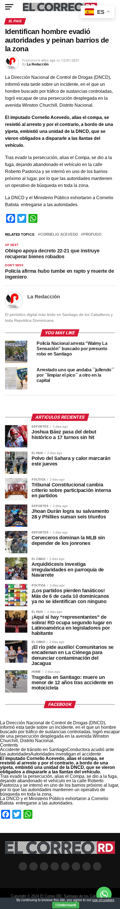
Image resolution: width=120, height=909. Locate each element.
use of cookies (103, 900)
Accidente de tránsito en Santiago (33, 749)
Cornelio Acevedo (59, 235)
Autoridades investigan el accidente (65, 754)
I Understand (66, 905)
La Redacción (38, 64)
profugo (92, 235)
